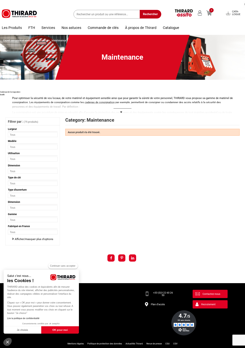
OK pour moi (60, 329)
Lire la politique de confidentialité (23, 318)
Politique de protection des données (104, 343)
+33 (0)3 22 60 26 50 (163, 294)
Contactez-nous (211, 293)
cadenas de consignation (100, 102)
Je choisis (22, 329)
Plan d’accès (158, 304)
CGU (167, 343)
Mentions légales (75, 343)
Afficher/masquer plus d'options (34, 239)
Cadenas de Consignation (10, 92)
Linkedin (132, 258)
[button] (7, 342)
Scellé (2, 95)
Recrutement (208, 304)
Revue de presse (154, 343)
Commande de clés (103, 28)
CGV (175, 343)
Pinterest (121, 258)
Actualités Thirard (134, 343)
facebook (111, 258)
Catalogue (171, 28)
